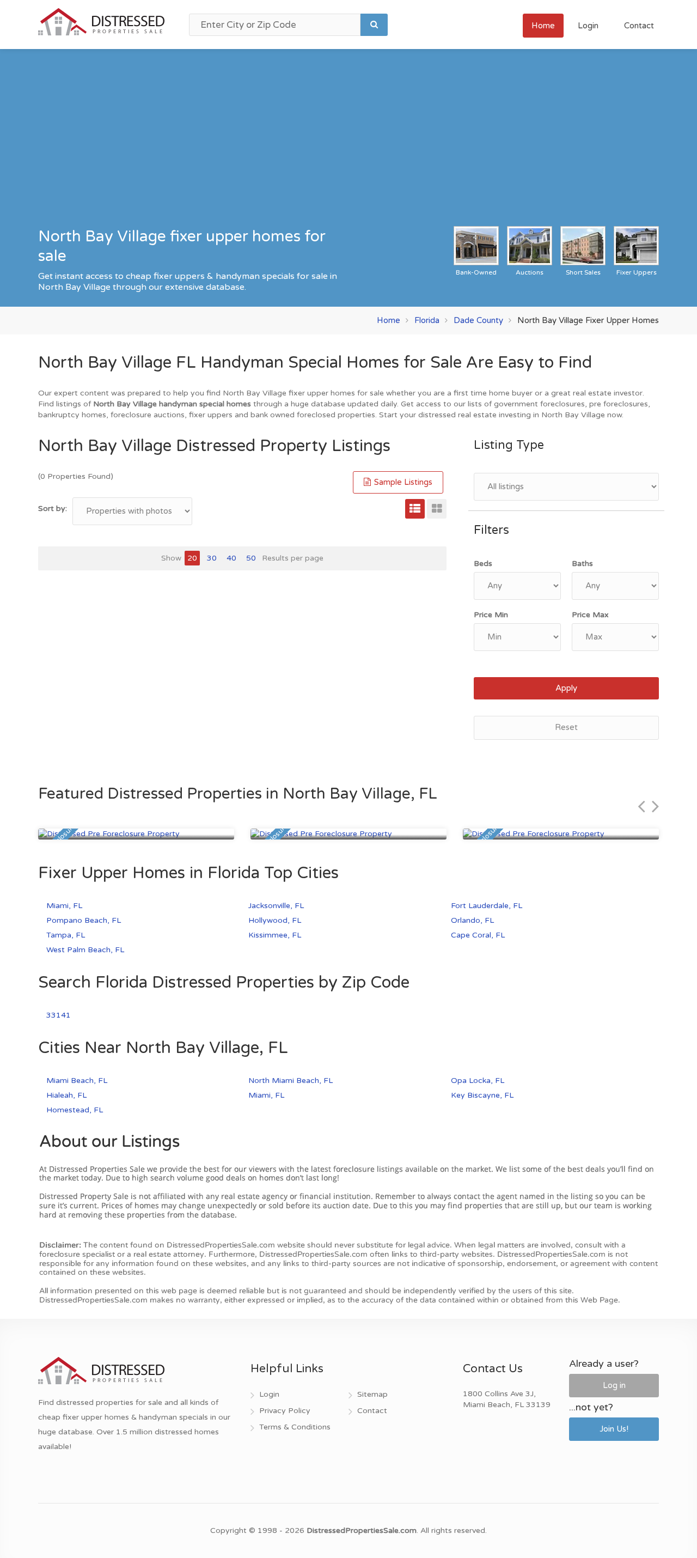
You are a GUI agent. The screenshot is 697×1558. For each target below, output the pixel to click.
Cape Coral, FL (478, 935)
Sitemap (372, 1394)
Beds (483, 563)
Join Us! (614, 1429)
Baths (582, 563)
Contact (639, 26)
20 (192, 558)
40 (231, 558)
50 (251, 558)
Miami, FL (64, 905)
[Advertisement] (348, 144)
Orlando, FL (472, 920)
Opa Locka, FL (477, 1080)
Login (588, 26)
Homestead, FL (74, 1110)
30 (212, 558)
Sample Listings (402, 482)
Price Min (491, 614)
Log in (614, 1385)
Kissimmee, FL (274, 935)
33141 (58, 1015)
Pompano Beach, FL (83, 920)
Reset (566, 727)
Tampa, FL (65, 935)
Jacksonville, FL (276, 905)
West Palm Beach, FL (85, 949)
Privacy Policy (284, 1410)
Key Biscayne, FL (482, 1095)
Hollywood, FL (274, 920)
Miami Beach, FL (76, 1080)
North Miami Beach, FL (290, 1080)
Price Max (590, 614)
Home (543, 26)
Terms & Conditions (295, 1427)
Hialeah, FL (66, 1095)
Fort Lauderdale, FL (486, 905)
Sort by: (52, 508)
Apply (566, 688)
